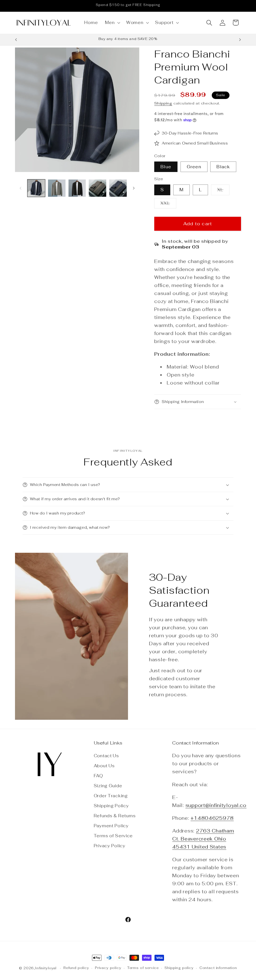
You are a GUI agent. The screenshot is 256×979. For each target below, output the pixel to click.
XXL (168, 204)
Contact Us (106, 755)
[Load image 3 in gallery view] (77, 188)
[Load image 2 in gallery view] (57, 188)
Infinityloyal (45, 968)
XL (223, 191)
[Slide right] (133, 188)
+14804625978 (212, 818)
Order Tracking (111, 795)
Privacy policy (108, 968)
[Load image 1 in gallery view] (36, 188)
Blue (165, 167)
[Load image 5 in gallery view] (118, 188)
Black (223, 167)
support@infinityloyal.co (216, 805)
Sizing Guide (108, 785)
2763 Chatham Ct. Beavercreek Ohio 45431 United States (203, 839)
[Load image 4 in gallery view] (97, 188)
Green (194, 167)
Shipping (163, 103)
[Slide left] (20, 188)
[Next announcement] (240, 40)
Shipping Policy (111, 805)
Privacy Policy (110, 845)
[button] (112, 22)
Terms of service (143, 968)
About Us (104, 765)
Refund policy (76, 968)
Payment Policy (111, 825)
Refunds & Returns (115, 815)
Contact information (218, 968)
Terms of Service (113, 835)
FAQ (98, 775)
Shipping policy (179, 968)
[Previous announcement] (16, 40)
